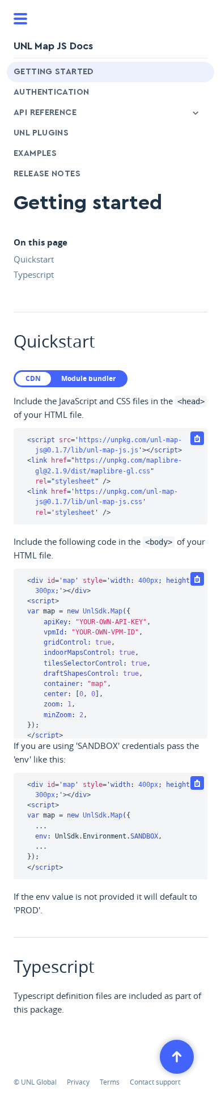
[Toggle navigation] (20, 19)
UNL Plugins (41, 133)
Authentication (51, 92)
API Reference (45, 112)
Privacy (78, 1082)
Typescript (34, 274)
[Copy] (197, 438)
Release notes (47, 174)
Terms (110, 1082)
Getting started (54, 71)
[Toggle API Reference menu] (195, 113)
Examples (35, 153)
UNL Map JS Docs (53, 46)
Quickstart (34, 259)
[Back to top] (177, 1057)
